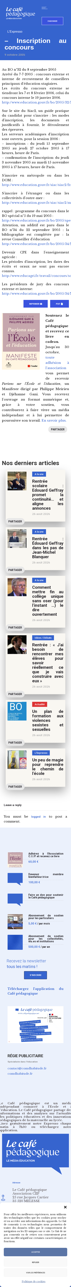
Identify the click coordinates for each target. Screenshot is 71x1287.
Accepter (35, 1252)
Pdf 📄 (59, 304)
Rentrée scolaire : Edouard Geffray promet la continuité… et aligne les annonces (47, 495)
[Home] (22, 25)
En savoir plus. (53, 421)
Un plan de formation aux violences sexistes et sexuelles (47, 720)
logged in (38, 816)
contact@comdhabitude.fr (27, 1068)
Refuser (35, 1262)
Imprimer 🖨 (35, 304)
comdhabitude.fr (20, 1073)
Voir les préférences (35, 1273)
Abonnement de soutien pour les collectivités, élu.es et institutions (45, 939)
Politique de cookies (33, 1281)
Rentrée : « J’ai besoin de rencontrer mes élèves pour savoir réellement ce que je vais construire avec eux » (47, 663)
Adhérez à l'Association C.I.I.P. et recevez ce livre (45, 855)
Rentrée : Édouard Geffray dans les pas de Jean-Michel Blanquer (47, 547)
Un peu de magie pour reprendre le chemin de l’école (47, 767)
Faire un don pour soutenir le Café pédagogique (45, 896)
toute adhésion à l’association (57, 363)
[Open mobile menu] (45, 8)
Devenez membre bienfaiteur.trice (45, 875)
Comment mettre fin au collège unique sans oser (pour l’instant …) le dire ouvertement (47, 601)
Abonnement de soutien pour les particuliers (45, 917)
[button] (65, 1207)
